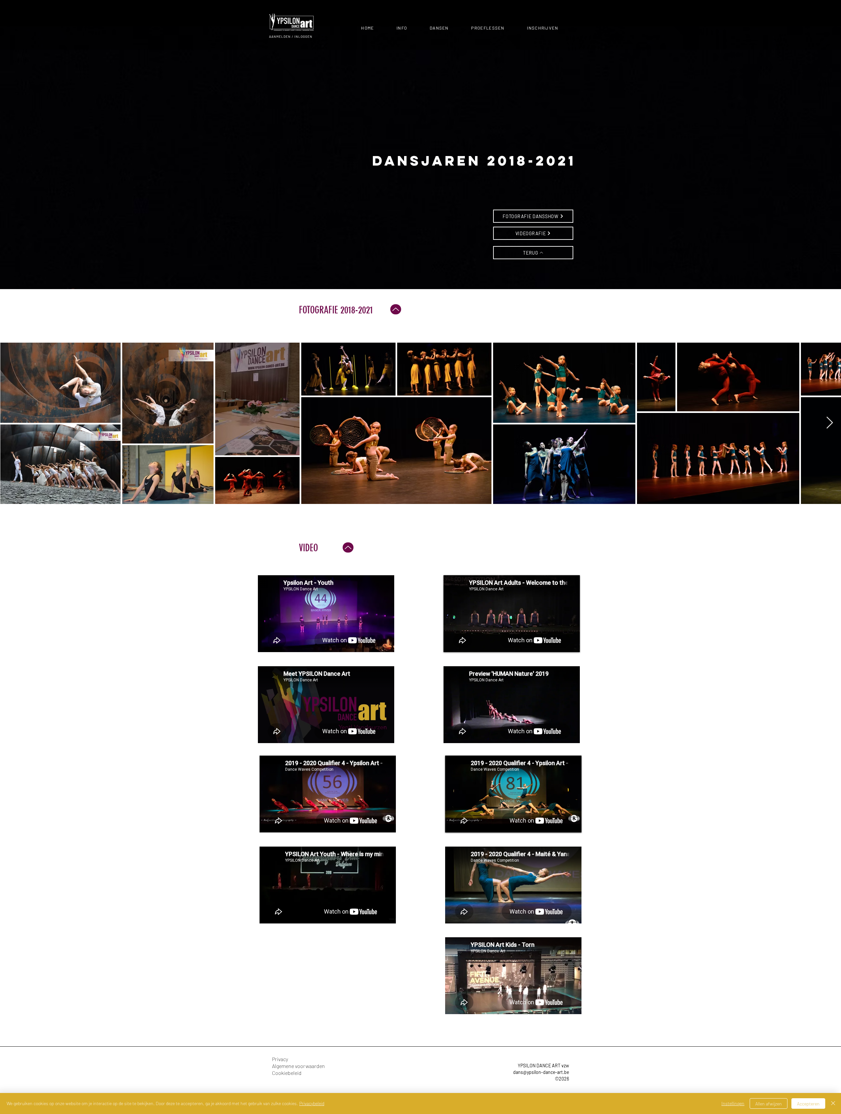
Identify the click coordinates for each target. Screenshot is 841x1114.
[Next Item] (829, 423)
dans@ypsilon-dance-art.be (541, 1072)
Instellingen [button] (732, 1103)
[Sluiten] (833, 1103)
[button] (402, 28)
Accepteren (808, 1103)
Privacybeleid (311, 1103)
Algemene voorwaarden (298, 1066)
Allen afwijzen (768, 1103)
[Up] (395, 309)
